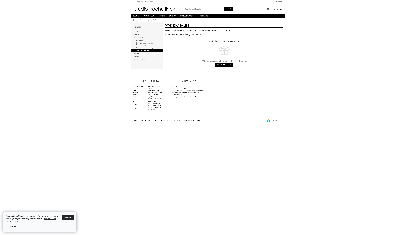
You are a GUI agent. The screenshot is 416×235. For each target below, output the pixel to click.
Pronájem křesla (140, 59)
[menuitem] (136, 16)
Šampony (140, 40)
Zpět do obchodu (224, 65)
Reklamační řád (178, 95)
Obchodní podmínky (179, 88)
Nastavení (12, 226)
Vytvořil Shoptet (277, 120)
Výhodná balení (142, 51)
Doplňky (137, 56)
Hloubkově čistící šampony (146, 48)
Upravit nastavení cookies (190, 120)
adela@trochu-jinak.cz (156, 92)
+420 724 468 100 (154, 95)
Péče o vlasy (139, 37)
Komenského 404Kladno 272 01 (154, 108)
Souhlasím (68, 217)
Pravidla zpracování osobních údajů (185, 92)
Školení (136, 54)
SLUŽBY (136, 31)
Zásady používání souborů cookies (184, 97)
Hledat (228, 9)
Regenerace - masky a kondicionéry (144, 44)
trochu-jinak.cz (153, 101)
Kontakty (175, 86)
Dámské (137, 34)
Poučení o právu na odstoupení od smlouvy (188, 90)
